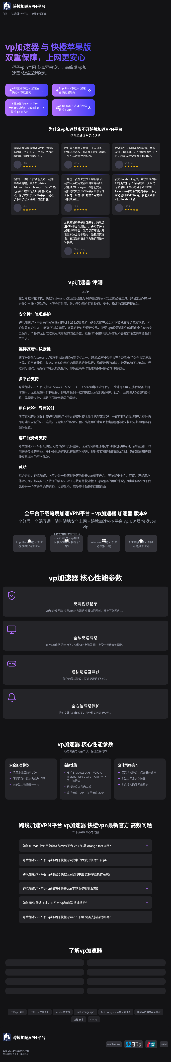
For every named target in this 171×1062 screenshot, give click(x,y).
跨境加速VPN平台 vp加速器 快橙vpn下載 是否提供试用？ (61, 889)
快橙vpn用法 (17, 1012)
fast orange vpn (85, 1012)
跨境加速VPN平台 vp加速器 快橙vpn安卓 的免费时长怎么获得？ (66, 860)
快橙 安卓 (79, 1019)
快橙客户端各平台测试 (148, 1012)
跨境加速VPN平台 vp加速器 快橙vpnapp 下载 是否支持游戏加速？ (67, 917)
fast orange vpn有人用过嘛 (115, 1012)
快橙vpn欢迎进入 (40, 1012)
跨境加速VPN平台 (19, 13)
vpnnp (94, 1019)
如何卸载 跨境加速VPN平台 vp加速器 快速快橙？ (56, 903)
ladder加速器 (63, 1012)
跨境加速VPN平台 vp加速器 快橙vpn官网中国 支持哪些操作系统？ (67, 874)
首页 (5, 13)
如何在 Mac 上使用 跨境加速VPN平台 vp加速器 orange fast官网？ (67, 846)
